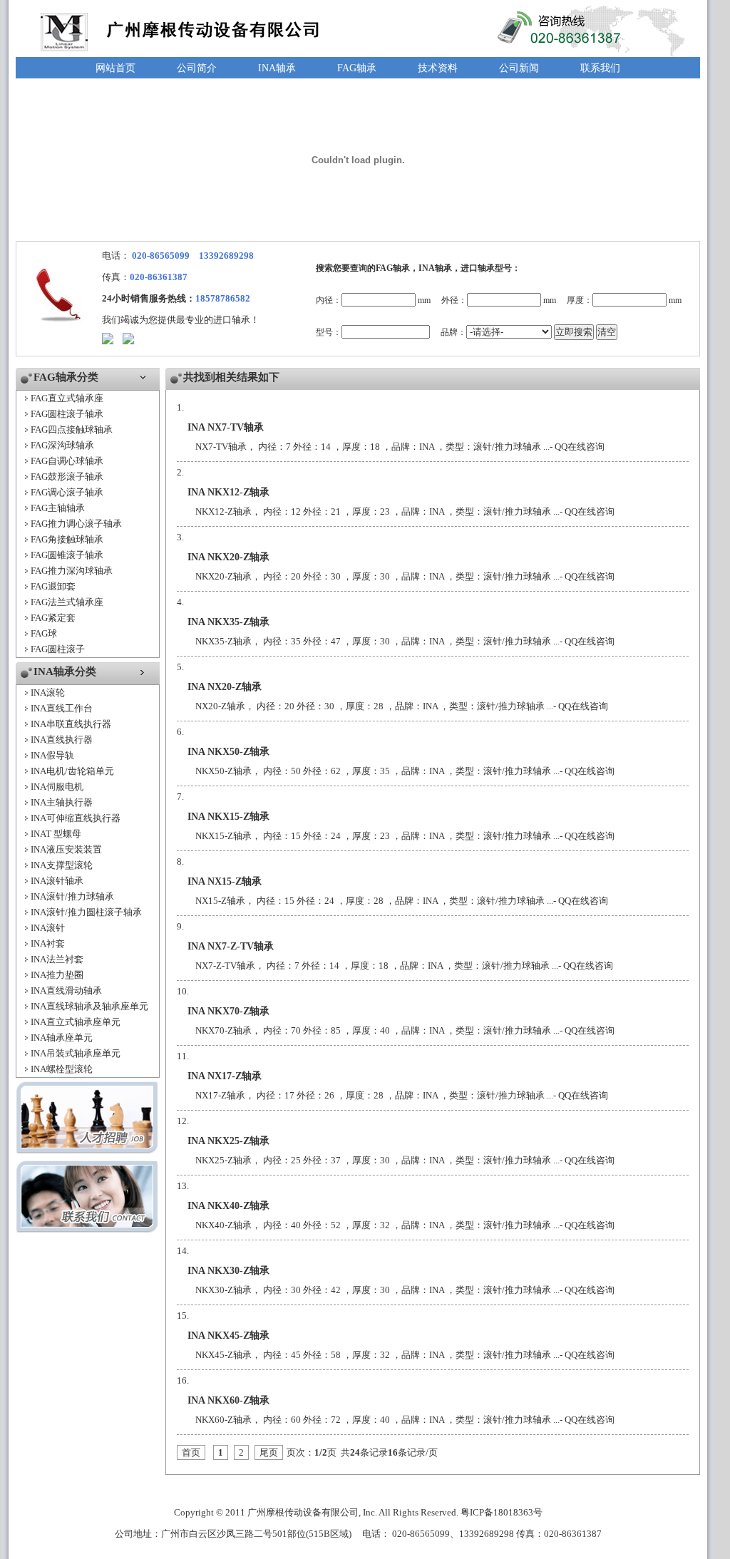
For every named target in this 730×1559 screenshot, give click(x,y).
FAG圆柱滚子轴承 (67, 413)
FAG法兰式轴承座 (67, 602)
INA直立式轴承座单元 (75, 1022)
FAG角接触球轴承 (67, 539)
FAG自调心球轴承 (67, 461)
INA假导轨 (52, 755)
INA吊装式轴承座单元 (75, 1053)
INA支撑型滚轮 (62, 865)
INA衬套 (48, 943)
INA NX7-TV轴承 (225, 427)
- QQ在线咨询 (577, 446)
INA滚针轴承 (57, 880)
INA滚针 (48, 927)
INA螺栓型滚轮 (62, 1069)
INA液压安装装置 (66, 849)
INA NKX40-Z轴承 (228, 1205)
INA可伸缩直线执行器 (75, 818)
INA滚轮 (48, 692)
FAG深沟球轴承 (62, 445)
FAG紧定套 (53, 617)
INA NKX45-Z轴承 (228, 1335)
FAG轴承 (356, 68)
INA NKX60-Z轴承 (228, 1400)
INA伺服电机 (57, 786)
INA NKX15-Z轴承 (228, 816)
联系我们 (600, 68)
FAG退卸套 (53, 586)
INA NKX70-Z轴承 (228, 1011)
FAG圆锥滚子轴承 (67, 555)
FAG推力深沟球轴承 (72, 570)
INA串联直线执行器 (71, 724)
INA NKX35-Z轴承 (228, 622)
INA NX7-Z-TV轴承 (230, 946)
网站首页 (115, 68)
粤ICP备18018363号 (502, 1512)
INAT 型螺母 (56, 833)
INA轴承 (277, 68)
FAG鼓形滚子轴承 (67, 476)
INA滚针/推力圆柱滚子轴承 (86, 912)
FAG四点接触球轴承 (72, 429)
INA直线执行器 (62, 739)
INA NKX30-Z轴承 (228, 1270)
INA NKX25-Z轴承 (228, 1141)
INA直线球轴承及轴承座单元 (89, 1006)
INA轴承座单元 (62, 1037)
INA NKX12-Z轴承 (228, 492)
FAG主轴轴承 (58, 508)
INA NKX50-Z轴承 (228, 751)
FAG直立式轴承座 (67, 398)
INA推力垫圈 (57, 974)
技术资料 (438, 68)
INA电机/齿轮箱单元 (72, 771)
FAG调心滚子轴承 (67, 492)
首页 (191, 1452)
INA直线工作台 (62, 708)
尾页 (268, 1452)
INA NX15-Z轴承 (224, 881)
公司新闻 (519, 68)
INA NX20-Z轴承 (224, 686)
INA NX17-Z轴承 (224, 1076)
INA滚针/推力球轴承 (72, 896)
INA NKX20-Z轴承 (228, 557)
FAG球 (44, 633)
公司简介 (197, 68)
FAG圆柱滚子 (58, 649)
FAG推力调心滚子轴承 (76, 523)
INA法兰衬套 (57, 959)
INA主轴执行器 (62, 802)
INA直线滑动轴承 (66, 990)
